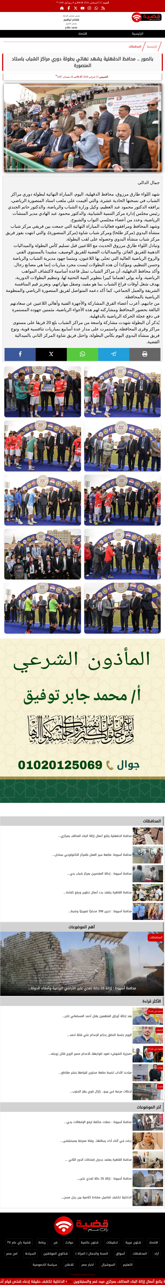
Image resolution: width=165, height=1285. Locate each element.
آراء (156, 1254)
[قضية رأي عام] (147, 18)
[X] (51, 354)
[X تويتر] (75, 8)
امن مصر (11, 1254)
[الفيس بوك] (68, 8)
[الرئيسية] (61, 8)
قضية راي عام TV (19, 1242)
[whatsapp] (82, 354)
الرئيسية (137, 34)
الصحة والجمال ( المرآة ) (92, 1254)
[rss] (103, 8)
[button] (9, 966)
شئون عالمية (90, 1242)
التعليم (128, 1265)
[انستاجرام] (89, 8)
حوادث (69, 1242)
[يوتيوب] (82, 8)
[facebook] (20, 354)
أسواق (120, 1254)
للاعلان (69, 1265)
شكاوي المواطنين (55, 1254)
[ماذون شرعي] (82, 721)
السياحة (30, 1254)
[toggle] (27, 33)
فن (55, 1242)
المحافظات (135, 46)
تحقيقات (112, 1242)
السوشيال (108, 1265)
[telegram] (113, 354)
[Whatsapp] (96, 8)
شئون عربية (133, 1242)
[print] (144, 354)
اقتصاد (82, 34)
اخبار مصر (87, 1265)
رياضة (42, 1242)
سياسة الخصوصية (45, 1265)
